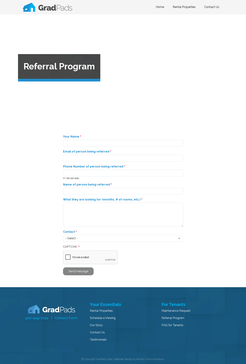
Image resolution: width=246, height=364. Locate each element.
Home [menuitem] (160, 7)
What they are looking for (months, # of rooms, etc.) (101, 199)
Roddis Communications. (151, 359)
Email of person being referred (86, 151)
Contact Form (66, 318)
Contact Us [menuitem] (211, 7)
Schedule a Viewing (103, 318)
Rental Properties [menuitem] (184, 7)
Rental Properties (101, 310)
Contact (69, 231)
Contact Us (97, 332)
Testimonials (98, 339)
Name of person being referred (86, 184)
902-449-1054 (36, 318)
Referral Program (173, 318)
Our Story (96, 325)
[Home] (49, 7)
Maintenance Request (176, 310)
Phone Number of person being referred (93, 166)
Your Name (71, 136)
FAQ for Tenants (172, 325)
